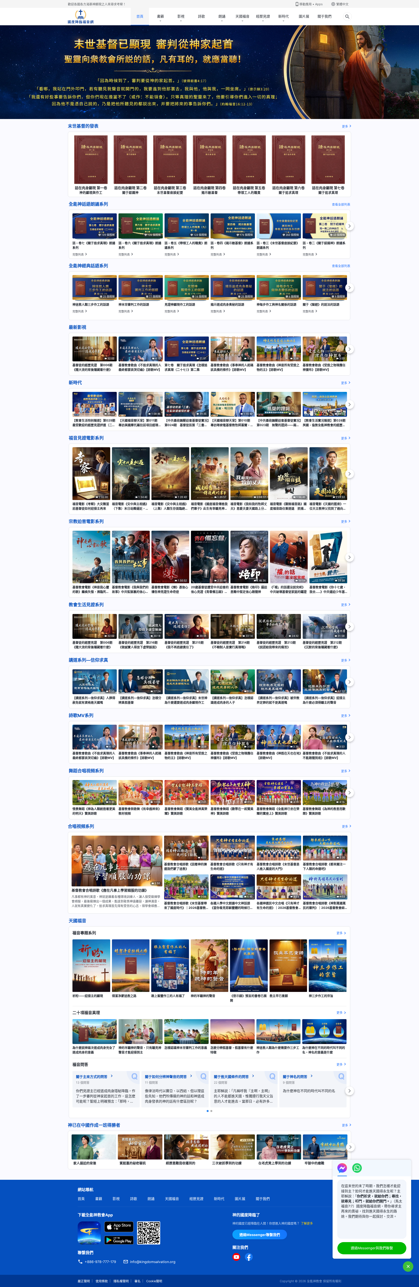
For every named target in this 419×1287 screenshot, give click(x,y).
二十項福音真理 (86, 1012)
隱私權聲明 (121, 1281)
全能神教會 (314, 1281)
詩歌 (201, 16)
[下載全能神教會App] (89, 1232)
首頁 (139, 16)
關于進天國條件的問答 (231, 1076)
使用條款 (102, 1281)
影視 (180, 16)
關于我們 (324, 16)
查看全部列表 (341, 204)
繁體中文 (342, 4)
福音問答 (80, 1064)
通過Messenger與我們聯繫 (372, 1248)
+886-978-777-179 (100, 1262)
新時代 (283, 16)
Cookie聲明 (154, 1281)
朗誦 (221, 16)
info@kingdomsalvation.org (152, 1262)
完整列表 (78, 254)
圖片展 (304, 16)
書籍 (160, 16)
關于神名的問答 (295, 1076)
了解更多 (307, 1223)
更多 (345, 126)
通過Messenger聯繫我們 (259, 1235)
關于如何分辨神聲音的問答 (166, 1076)
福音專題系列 (84, 933)
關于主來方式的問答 (91, 1076)
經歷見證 (263, 16)
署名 (137, 1281)
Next (349, 226)
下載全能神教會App (95, 1215)
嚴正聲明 (84, 1281)
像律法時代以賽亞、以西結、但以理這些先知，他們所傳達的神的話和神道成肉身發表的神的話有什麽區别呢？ (174, 1096)
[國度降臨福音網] (80, 16)
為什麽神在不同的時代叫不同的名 (309, 1091)
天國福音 (242, 16)
